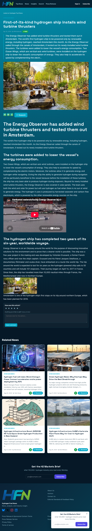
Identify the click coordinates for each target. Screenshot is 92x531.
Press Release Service (10, 519)
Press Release (51, 4)
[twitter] (7, 510)
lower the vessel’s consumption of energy (24, 168)
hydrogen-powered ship (65, 265)
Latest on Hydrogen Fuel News (13, 13)
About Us (51, 490)
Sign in (77, 4)
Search (41, 4)
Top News (19, 4)
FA (4, 114)
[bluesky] (3, 510)
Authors (50, 493)
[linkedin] (16, 510)
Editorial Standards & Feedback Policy (61, 499)
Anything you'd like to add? (17, 312)
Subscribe (86, 4)
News (27, 4)
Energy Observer (47, 144)
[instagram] (12, 510)
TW (8, 114)
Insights (34, 4)
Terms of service (8, 525)
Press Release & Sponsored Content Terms (17, 516)
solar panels (65, 185)
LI (11, 114)
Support (50, 519)
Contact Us (51, 496)
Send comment (11, 325)
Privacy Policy (6, 522)
